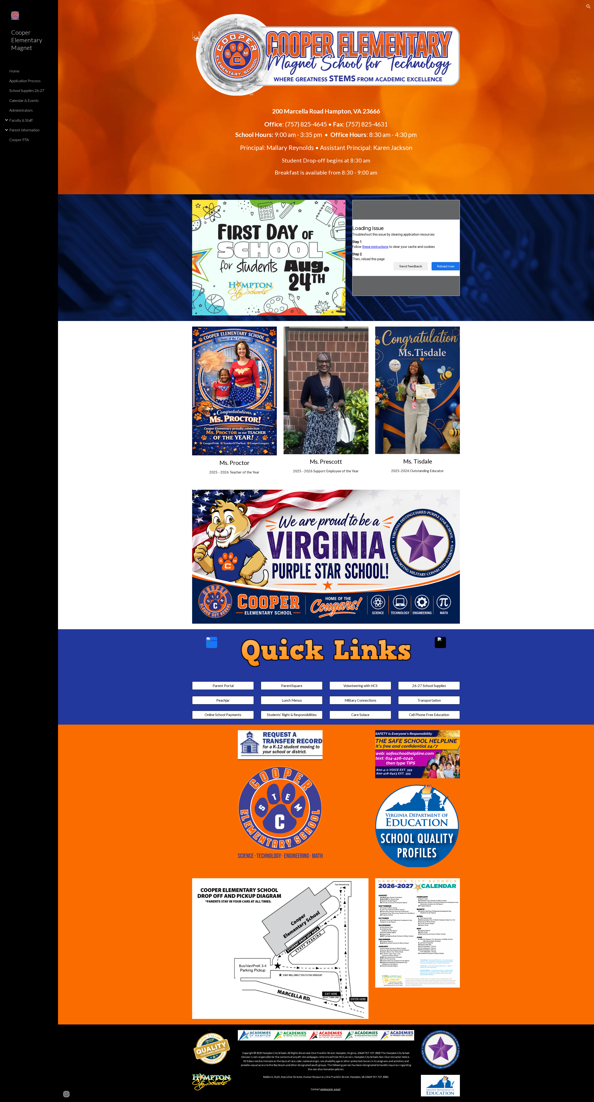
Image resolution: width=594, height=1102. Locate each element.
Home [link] (14, 71)
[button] (588, 6)
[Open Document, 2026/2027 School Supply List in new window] (451, 206)
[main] (326, 138)
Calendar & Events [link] (24, 100)
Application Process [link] (25, 80)
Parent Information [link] (24, 130)
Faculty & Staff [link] (21, 120)
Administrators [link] (21, 110)
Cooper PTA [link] (19, 139)
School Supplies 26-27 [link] (26, 90)
